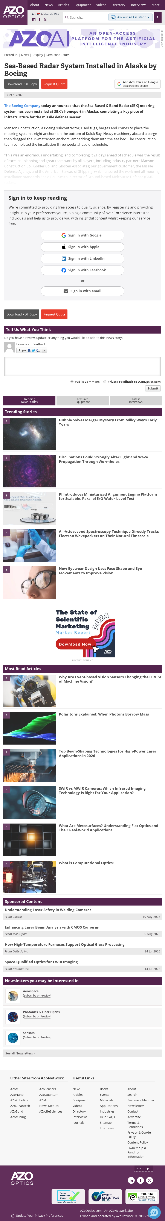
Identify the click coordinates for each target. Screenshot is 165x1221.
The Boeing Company (22, 105)
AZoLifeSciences (50, 1111)
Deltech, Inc (20, 951)
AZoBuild (16, 1111)
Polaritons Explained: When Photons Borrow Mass (104, 714)
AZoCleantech (20, 1106)
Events (104, 1095)
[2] (29, 471)
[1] (29, 434)
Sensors (29, 1033)
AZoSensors (47, 1089)
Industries (107, 1111)
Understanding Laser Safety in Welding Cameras (48, 909)
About (131, 1089)
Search (132, 1095)
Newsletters (136, 1106)
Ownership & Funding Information (136, 1152)
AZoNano (16, 1095)
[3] (29, 508)
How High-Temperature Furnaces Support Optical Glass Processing (65, 944)
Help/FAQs (107, 1117)
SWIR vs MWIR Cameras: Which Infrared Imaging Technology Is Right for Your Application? (102, 790)
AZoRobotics (19, 1100)
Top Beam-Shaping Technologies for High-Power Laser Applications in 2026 (107, 753)
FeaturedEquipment (83, 400)
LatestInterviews (135, 400)
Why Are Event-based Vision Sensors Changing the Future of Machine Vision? (110, 679)
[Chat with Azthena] (154, 1212)
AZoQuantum (48, 1095)
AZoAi (43, 1100)
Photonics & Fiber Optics (41, 1012)
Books (104, 1089)
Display (37, 55)
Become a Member (140, 1100)
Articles (78, 1095)
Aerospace (30, 991)
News (25, 55)
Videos (77, 1106)
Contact (132, 1111)
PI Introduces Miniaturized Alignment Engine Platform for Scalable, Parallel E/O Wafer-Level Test (108, 496)
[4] (29, 545)
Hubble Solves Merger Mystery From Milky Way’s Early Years (108, 422)
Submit (153, 388)
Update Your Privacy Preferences (39, 1215)
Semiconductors (58, 55)
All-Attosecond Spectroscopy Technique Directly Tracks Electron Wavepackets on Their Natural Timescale (109, 533)
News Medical (49, 1106)
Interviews (80, 1117)
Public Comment (87, 382)
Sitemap (106, 1123)
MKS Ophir (20, 934)
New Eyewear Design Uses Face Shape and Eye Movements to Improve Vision (100, 570)
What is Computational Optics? (86, 862)
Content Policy (137, 1142)
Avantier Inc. (21, 969)
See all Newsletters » (20, 1053)
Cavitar (17, 917)
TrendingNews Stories (29, 400)
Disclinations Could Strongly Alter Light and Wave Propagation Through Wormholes (103, 459)
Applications (109, 1106)
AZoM (14, 1089)
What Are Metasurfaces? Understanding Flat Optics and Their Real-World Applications (108, 827)
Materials (106, 1100)
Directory (79, 1111)
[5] (29, 582)
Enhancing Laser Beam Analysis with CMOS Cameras (52, 927)
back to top (142, 1168)
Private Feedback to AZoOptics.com (134, 382)
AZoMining (18, 1117)
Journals (78, 1123)
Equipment (81, 1100)
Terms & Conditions (135, 1125)
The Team (107, 1128)
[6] (29, 877)
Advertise (134, 1117)
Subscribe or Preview (37, 995)
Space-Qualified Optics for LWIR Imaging (41, 961)
